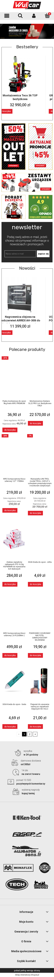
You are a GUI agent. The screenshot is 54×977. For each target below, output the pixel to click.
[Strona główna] (27, 5)
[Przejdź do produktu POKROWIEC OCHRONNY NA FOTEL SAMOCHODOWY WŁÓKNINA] (40, 609)
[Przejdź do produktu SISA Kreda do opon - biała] (14, 681)
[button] (7, 15)
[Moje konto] (33, 15)
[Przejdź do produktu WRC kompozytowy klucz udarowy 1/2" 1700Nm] (14, 455)
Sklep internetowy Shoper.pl (27, 975)
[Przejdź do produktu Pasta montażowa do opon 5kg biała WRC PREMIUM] (14, 378)
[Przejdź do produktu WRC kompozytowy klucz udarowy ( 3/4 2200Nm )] (14, 609)
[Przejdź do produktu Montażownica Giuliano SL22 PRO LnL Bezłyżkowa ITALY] (40, 378)
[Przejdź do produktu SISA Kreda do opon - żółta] (40, 538)
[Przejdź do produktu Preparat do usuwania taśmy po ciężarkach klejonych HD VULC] (40, 681)
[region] (27, 31)
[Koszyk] (47, 15)
